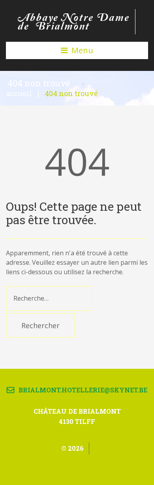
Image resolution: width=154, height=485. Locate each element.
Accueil (19, 93)
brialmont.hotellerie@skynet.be (83, 390)
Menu (82, 50)
